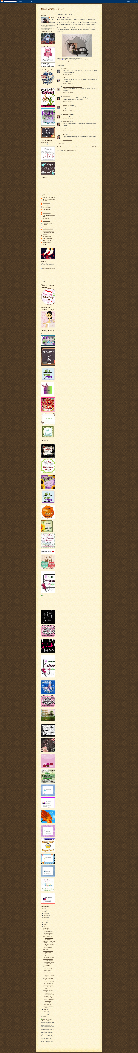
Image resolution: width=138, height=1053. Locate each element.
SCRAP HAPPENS (47, 240)
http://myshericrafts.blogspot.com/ (85, 60)
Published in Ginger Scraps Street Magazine (49, 997)
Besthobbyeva (66, 121)
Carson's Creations (47, 207)
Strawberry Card (47, 972)
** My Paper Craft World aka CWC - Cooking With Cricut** (49, 199)
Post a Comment (61, 143)
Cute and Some (46, 221)
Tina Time (45, 245)
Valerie (65, 78)
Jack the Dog (46, 949)
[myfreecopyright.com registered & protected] (48, 1020)
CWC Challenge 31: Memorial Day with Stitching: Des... (48, 938)
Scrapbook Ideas (44, 442)
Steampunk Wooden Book (49, 941)
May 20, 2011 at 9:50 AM (67, 110)
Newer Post (59, 147)
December (46, 913)
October (45, 917)
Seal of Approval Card (48, 985)
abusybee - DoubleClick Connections (72, 87)
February (46, 1013)
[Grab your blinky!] (48, 437)
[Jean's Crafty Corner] (48, 62)
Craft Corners (44, 281)
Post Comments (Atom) (69, 150)
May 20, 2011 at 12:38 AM (68, 92)
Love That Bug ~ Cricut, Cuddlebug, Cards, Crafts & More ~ (48, 232)
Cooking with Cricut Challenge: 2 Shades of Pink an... (49, 975)
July (45, 922)
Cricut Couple (46, 219)
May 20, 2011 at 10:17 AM (68, 118)
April (45, 1009)
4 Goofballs (45, 205)
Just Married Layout (47, 955)
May (45, 926)
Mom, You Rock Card (48, 983)
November (46, 915)
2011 (43, 911)
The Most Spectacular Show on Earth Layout (49, 934)
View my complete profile (46, 31)
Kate (64, 134)
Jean (52, 17)
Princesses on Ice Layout (48, 957)
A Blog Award (46, 1002)
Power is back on (47, 1004)
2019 (43, 908)
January (45, 1014)
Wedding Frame (46, 967)
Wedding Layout (47, 970)
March (45, 1011)
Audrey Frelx (66, 96)
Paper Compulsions (47, 238)
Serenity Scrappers (47, 242)
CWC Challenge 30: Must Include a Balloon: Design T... (48, 963)
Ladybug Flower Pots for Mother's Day (48, 1000)
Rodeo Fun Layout (47, 968)
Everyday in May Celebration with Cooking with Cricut (48, 993)
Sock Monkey (46, 928)
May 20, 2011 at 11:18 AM (68, 130)
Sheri (64, 68)
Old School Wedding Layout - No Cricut (48, 959)
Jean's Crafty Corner (52, 8)
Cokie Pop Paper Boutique (47, 210)
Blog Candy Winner (47, 947)
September (46, 919)
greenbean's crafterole (48, 229)
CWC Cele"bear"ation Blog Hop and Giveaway (48, 952)
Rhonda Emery (67, 114)
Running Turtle (67, 105)
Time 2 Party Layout (47, 990)
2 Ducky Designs (46, 203)
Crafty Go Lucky (47, 213)
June (45, 924)
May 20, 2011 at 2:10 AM (67, 101)
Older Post (94, 147)
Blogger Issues (46, 930)
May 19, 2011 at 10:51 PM (68, 83)
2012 (43, 910)
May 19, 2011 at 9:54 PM (67, 74)
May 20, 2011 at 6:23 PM (67, 140)
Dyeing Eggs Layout (47, 931)
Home (77, 147)
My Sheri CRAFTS (47, 236)
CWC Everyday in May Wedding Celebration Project (48, 944)
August (45, 921)
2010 (43, 1016)
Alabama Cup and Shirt (48, 981)
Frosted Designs (46, 227)
